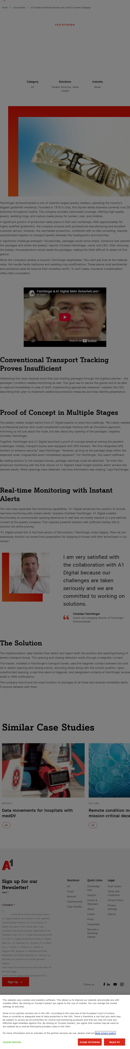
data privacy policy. (105, 1033)
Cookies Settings (12, 1041)
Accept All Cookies (90, 1042)
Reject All (114, 1042)
